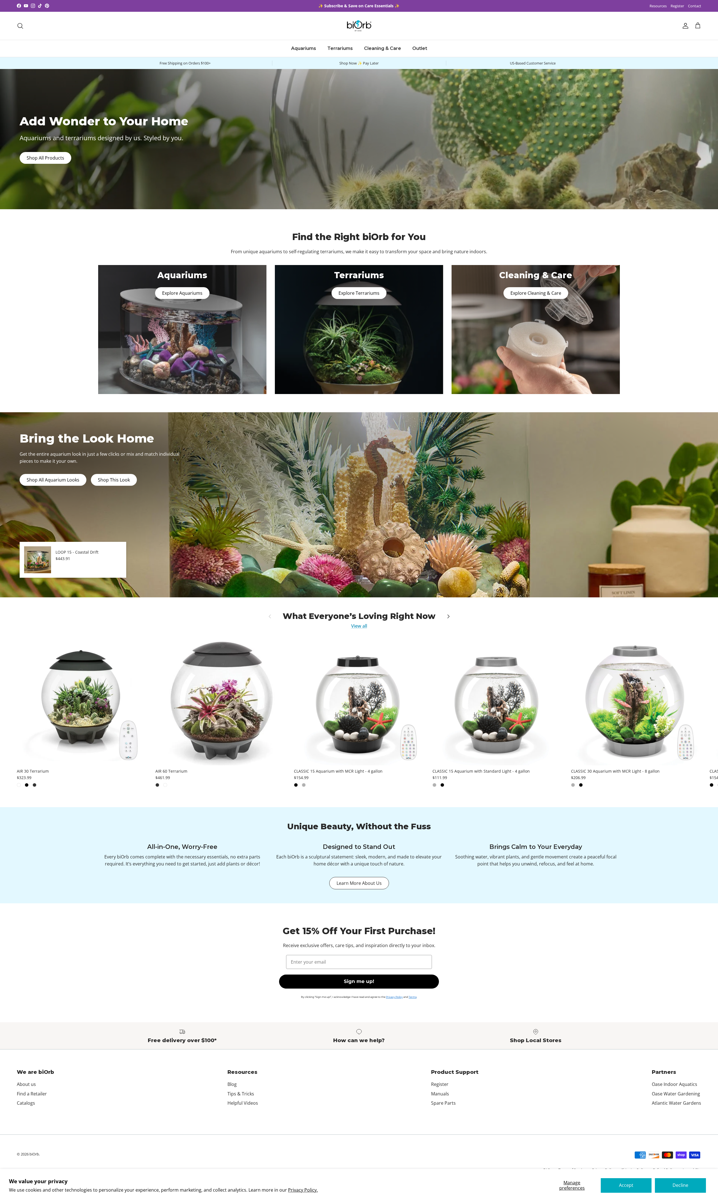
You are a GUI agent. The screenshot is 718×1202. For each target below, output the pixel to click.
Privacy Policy (394, 996)
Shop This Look (114, 480)
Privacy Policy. (303, 1190)
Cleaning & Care (382, 48)
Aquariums (303, 48)
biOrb (34, 1154)
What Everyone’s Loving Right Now (359, 616)
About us (26, 1084)
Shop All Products (45, 158)
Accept (626, 1185)
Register (677, 5)
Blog (232, 1084)
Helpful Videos (242, 1103)
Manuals (440, 1094)
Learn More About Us (359, 883)
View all (359, 626)
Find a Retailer (32, 1094)
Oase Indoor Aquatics (674, 1084)
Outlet (419, 48)
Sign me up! (359, 981)
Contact (694, 5)
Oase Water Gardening (676, 1094)
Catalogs (26, 1103)
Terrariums (340, 48)
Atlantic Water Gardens (676, 1103)
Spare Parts (443, 1103)
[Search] (20, 25)
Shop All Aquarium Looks (53, 480)
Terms (412, 996)
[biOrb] (359, 25)
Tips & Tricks (240, 1094)
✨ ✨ (358, 5)
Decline (680, 1185)
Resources (658, 5)
